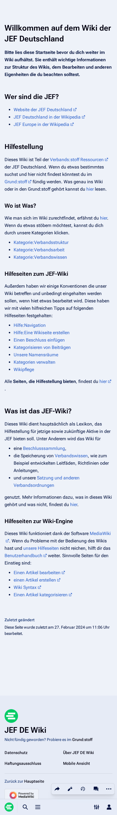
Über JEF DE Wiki (78, 752)
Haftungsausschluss (23, 763)
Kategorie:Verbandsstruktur (41, 242)
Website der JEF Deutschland (43, 109)
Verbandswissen (71, 455)
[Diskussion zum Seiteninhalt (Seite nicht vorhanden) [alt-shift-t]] (96, 789)
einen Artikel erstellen (35, 580)
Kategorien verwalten (34, 362)
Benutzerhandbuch (23, 555)
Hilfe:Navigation (30, 325)
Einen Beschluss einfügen (39, 340)
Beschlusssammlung (44, 448)
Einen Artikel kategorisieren (41, 594)
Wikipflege (24, 369)
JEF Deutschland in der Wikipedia (47, 117)
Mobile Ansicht (76, 763)
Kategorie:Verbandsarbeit (39, 249)
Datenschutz (16, 752)
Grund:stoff (16, 181)
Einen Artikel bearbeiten (37, 572)
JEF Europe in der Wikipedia (41, 124)
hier (90, 189)
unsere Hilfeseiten (41, 548)
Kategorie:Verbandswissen (40, 257)
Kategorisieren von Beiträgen (42, 347)
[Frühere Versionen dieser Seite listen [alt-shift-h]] (83, 789)
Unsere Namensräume (36, 354)
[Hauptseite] (9, 807)
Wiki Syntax (25, 587)
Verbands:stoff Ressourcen (77, 159)
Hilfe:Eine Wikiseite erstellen (42, 332)
